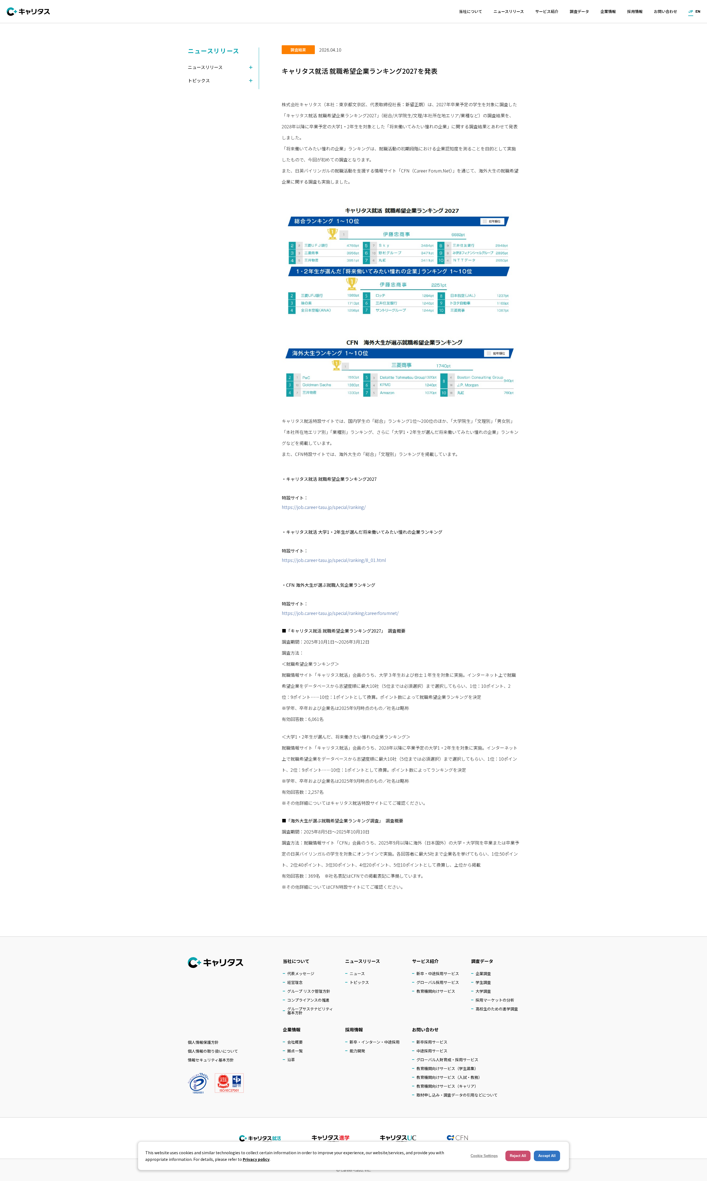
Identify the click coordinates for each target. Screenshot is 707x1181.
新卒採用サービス (431, 1042)
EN (697, 11)
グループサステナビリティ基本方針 (310, 1011)
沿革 (291, 1059)
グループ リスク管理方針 (308, 991)
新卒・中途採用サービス (437, 973)
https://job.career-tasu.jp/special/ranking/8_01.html (334, 560)
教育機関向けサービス (435, 991)
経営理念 (295, 982)
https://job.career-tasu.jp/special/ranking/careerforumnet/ (340, 613)
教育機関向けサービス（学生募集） (447, 1068)
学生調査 (483, 982)
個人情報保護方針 (203, 1042)
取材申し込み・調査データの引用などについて (457, 1095)
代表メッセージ (300, 973)
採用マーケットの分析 (495, 1000)
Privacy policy (256, 1159)
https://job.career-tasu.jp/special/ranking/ (324, 507)
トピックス (359, 982)
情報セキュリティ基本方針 (211, 1060)
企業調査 (483, 973)
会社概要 (295, 1042)
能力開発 (357, 1051)
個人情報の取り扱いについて (213, 1051)
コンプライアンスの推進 (308, 1000)
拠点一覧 (295, 1051)
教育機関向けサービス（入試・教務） (449, 1077)
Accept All (547, 1156)
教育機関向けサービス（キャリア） (447, 1086)
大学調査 (483, 991)
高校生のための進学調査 (497, 1009)
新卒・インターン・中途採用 (375, 1042)
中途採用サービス (431, 1051)
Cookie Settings (484, 1156)
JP (690, 11)
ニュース (357, 973)
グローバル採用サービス (437, 982)
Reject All (518, 1156)
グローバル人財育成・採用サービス (447, 1059)
